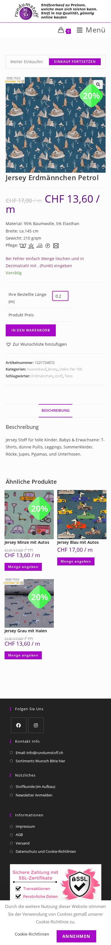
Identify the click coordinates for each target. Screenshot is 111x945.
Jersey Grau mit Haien (26, 630)
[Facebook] (18, 725)
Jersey (53, 369)
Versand (23, 843)
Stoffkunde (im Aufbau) (35, 786)
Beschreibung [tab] (55, 410)
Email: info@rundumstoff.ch (39, 752)
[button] (36, 344)
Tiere (68, 375)
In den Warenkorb (30, 330)
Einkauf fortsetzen (75, 61)
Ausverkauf (36, 369)
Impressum (25, 826)
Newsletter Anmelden (34, 795)
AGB (19, 834)
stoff (59, 375)
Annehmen (76, 936)
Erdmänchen (42, 375)
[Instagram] (36, 725)
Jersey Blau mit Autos (78, 542)
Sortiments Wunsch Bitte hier (40, 760)
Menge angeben (23, 566)
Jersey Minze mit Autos (27, 542)
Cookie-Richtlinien (32, 934)
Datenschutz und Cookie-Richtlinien (46, 851)
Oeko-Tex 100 (70, 369)
